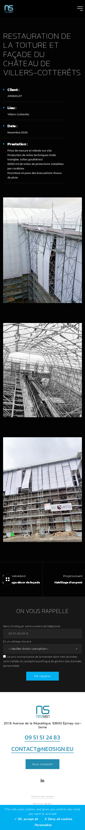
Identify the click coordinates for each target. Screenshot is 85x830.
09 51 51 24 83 (42, 737)
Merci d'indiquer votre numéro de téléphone (31, 626)
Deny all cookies (59, 818)
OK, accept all (27, 818)
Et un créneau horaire (17, 641)
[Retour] (7, 579)
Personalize (43, 824)
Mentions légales (42, 804)
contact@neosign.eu (42, 749)
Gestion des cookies (42, 796)
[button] (42, 764)
